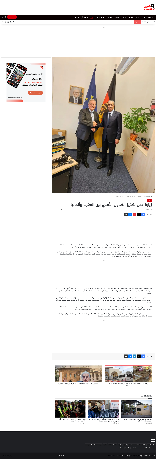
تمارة (105, 445)
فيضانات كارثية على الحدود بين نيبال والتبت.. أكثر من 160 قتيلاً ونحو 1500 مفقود (71, 420)
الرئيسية (150, 17)
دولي (91, 17)
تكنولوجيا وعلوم (100, 17)
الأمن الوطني (150, 445)
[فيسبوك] (143, 214)
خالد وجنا (93, 445)
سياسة (137, 17)
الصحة (110, 17)
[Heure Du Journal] (149, 7)
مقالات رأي (84, 17)
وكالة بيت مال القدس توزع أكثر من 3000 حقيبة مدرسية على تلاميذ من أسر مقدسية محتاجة (104, 420)
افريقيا (77, 17)
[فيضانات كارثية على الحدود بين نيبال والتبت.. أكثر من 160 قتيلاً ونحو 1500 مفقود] (70, 409)
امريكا (114, 445)
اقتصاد (144, 17)
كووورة (127, 448)
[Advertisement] (103, 41)
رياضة (124, 17)
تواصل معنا (9, 456)
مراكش (121, 448)
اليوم (120, 445)
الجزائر (143, 445)
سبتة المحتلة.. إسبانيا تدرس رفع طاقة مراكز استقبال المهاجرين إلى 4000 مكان (137, 420)
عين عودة (151, 448)
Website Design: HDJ (123, 456)
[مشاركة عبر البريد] (126, 214)
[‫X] (139, 214)
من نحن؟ (4, 456)
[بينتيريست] (134, 214)
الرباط (130, 445)
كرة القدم (133, 448)
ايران (110, 445)
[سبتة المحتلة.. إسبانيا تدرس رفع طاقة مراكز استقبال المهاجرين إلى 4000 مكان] (136, 409)
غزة (146, 448)
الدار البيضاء (137, 445)
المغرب (125, 445)
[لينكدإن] (134, 356)
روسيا (87, 445)
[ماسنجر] (130, 214)
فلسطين (141, 448)
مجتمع (131, 17)
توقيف (99, 445)
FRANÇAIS (12, 17)
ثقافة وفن (117, 17)
